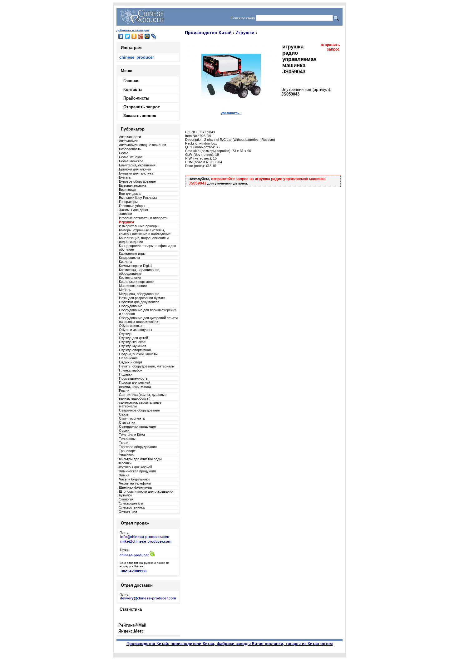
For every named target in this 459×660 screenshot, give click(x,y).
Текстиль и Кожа (132, 434)
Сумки (124, 430)
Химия (124, 475)
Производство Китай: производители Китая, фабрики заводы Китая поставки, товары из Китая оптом (229, 643)
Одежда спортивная (135, 350)
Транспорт (127, 451)
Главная (131, 80)
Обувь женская (131, 326)
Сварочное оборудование (139, 410)
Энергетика (128, 511)
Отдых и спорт (130, 362)
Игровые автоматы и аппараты (143, 218)
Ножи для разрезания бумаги (142, 298)
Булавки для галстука (136, 173)
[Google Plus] (140, 36)
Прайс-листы (136, 98)
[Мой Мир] (147, 36)
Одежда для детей (133, 338)
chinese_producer (136, 57)
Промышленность (133, 378)
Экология (126, 499)
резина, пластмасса (135, 386)
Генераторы (128, 202)
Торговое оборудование (138, 447)
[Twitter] (127, 36)
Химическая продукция (137, 471)
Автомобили (128, 141)
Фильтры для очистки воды (140, 459)
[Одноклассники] (134, 36)
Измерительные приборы (139, 226)
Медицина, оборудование (139, 294)
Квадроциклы (129, 257)
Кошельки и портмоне (136, 281)
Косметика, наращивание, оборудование (139, 271)
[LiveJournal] (154, 36)
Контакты (132, 89)
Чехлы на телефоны (135, 483)
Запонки (125, 214)
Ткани (123, 443)
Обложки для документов (139, 302)
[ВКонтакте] (121, 36)
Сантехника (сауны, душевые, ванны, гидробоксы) (143, 396)
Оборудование (130, 306)
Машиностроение (133, 286)
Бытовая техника (132, 185)
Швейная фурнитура (135, 487)
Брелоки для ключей (135, 169)
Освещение (128, 358)
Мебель (125, 290)
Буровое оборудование (137, 181)
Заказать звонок (139, 115)
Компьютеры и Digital (135, 266)
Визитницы (127, 189)
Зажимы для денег (133, 210)
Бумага (125, 177)
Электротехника (132, 507)
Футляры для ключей (135, 467)
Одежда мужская (132, 346)
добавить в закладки (132, 30)
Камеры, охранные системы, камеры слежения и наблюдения (144, 232)
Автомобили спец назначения (142, 145)
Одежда (125, 334)
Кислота (125, 262)
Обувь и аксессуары (135, 330)
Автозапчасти (130, 137)
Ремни (124, 390)
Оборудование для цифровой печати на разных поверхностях (148, 319)
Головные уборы (132, 206)
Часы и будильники (134, 479)
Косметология (130, 277)
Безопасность (130, 149)
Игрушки (244, 32)
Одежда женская (132, 342)
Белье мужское (131, 161)
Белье (124, 153)
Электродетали (131, 503)
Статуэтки (127, 422)
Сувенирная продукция (137, 426)
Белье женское (131, 157)
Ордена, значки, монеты (138, 354)
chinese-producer (134, 555)
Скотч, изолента (132, 418)
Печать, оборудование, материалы (147, 366)
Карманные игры (132, 253)
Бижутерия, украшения (137, 165)
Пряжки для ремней (134, 382)
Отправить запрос (141, 107)
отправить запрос (330, 47)
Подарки (125, 374)
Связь (124, 414)
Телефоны (127, 439)
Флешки (125, 463)
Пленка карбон (130, 370)
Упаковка (126, 455)
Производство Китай (208, 32)
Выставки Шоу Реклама (138, 197)
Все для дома (130, 193)
